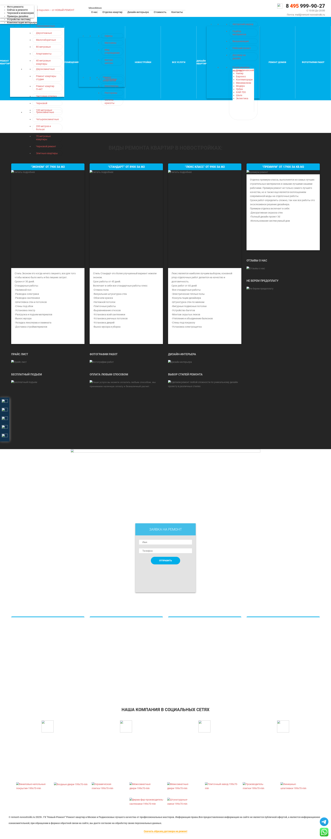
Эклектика (242, 98)
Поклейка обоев (102, 637)
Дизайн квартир (202, 62)
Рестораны (111, 92)
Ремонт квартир (5, 62)
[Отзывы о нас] (256, 268)
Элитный (20, 668)
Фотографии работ (313, 62)
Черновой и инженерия (20, 13)
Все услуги (178, 62)
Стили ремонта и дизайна (186, 680)
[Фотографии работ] (102, 362)
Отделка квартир (112, 12)
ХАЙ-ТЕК (241, 92)
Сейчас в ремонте (17, 9)
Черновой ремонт (46, 146)
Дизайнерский (23, 662)
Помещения (71, 62)
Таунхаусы (178, 655)
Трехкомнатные (45, 112)
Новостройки (143, 62)
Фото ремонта (15, 6)
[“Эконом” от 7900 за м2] (47, 219)
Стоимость (160, 12)
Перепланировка (259, 655)
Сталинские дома (25, 655)
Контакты (177, 12)
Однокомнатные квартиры (30, 624)
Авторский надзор (243, 24)
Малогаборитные (46, 39)
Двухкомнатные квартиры (30, 631)
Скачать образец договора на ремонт (165, 831)
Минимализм (243, 82)
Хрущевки (20, 649)
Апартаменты (44, 53)
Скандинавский (245, 70)
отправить (165, 560)
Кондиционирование (105, 662)
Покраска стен (101, 643)
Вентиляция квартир (105, 668)
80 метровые (43, 46)
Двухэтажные (44, 33)
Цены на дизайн (181, 649)
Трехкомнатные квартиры (29, 637)
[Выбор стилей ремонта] (204, 384)
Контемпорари (244, 79)
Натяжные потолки (104, 624)
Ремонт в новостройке (263, 624)
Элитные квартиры (47, 153)
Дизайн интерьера (138, 12)
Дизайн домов (180, 631)
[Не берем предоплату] (260, 288)
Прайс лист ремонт (104, 680)
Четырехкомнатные (47, 119)
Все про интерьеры (182, 668)
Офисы (109, 36)
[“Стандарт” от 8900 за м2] (126, 219)
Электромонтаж (259, 649)
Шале (239, 95)
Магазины (110, 42)
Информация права (186, 817)
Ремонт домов (277, 62)
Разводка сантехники (105, 655)
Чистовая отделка (46, 96)
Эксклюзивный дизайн (185, 674)
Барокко (241, 76)
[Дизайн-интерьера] (180, 362)
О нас (94, 12)
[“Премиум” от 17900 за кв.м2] (257, 172)
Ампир (239, 73)
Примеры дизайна (17, 16)
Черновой (41, 103)
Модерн (240, 86)
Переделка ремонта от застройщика (271, 680)
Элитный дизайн (181, 643)
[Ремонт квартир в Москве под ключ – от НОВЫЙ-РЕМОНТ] (40, 10)
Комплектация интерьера (22, 22)
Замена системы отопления (265, 637)
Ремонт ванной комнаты (107, 674)
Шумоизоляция (259, 643)
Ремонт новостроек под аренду (267, 674)
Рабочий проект (242, 48)
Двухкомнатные (45, 69)
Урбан (239, 89)
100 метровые (44, 110)
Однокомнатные (45, 26)
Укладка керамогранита (107, 631)
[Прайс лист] (19, 362)
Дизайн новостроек (183, 637)
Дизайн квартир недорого (186, 624)
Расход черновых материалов (267, 662)
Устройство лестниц (18, 19)
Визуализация (241, 41)
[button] (95, 8)
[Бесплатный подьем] (24, 382)
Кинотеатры (111, 86)
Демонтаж (21, 680)
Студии (19, 643)
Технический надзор (261, 668)
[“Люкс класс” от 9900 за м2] (204, 219)
